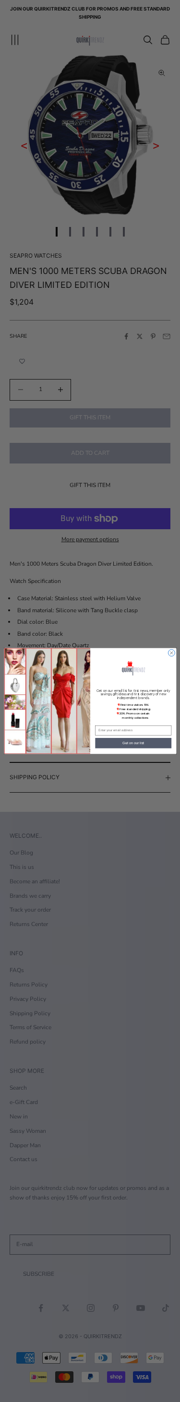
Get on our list (133, 743)
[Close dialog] (171, 653)
